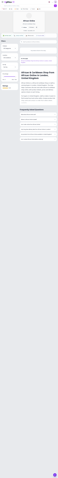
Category (5, 46)
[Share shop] (36, 27)
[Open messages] (55, 475)
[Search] (55, 5)
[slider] (3, 76)
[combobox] (27, 5)
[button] (2, 2)
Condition (5, 55)
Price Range (5, 74)
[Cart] (55, 2)
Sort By (4, 64)
